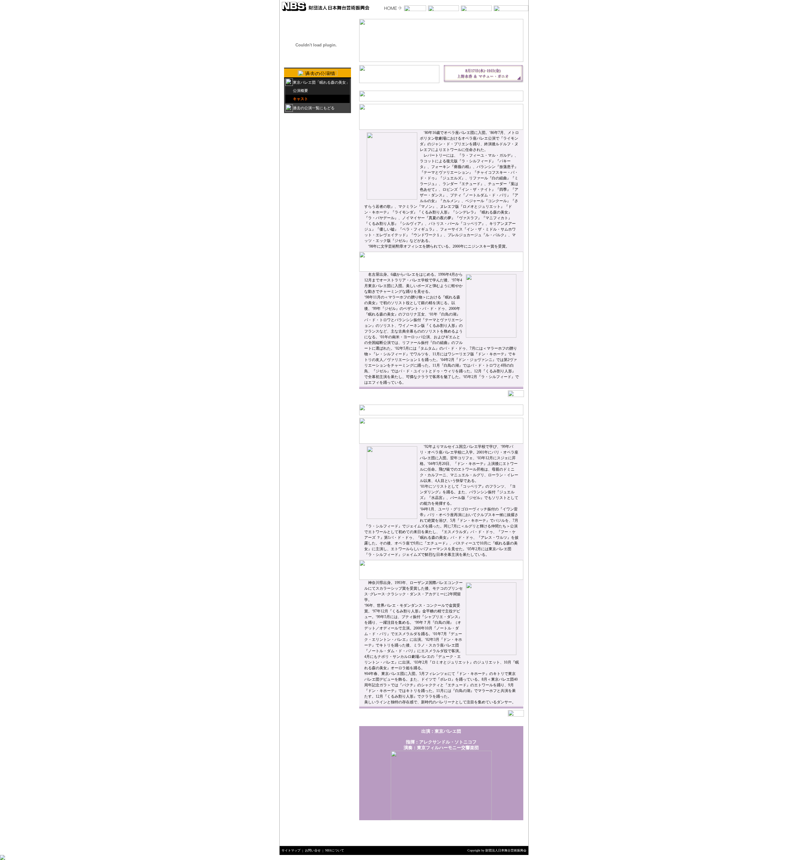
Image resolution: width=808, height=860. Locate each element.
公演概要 (300, 90)
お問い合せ (313, 850)
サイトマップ (291, 850)
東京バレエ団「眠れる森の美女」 (321, 82)
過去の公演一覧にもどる (314, 108)
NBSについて (334, 850)
